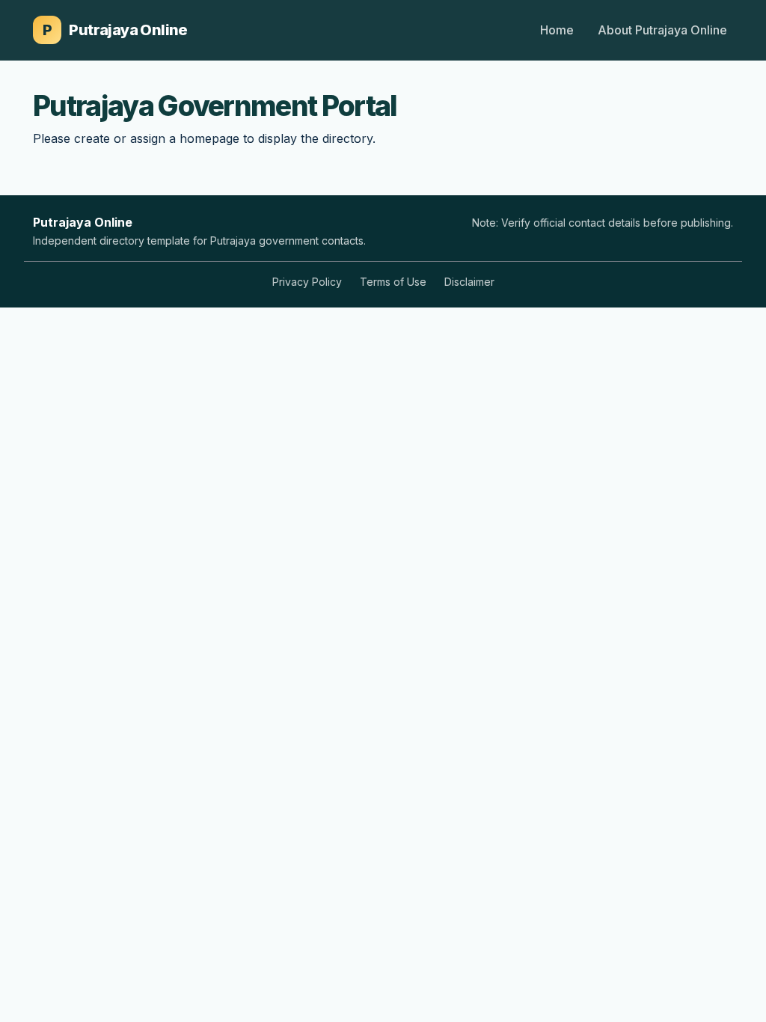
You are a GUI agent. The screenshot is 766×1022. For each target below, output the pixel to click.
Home (557, 29)
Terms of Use (393, 281)
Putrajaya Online (115, 30)
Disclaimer (469, 281)
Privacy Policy (307, 281)
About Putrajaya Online (662, 29)
